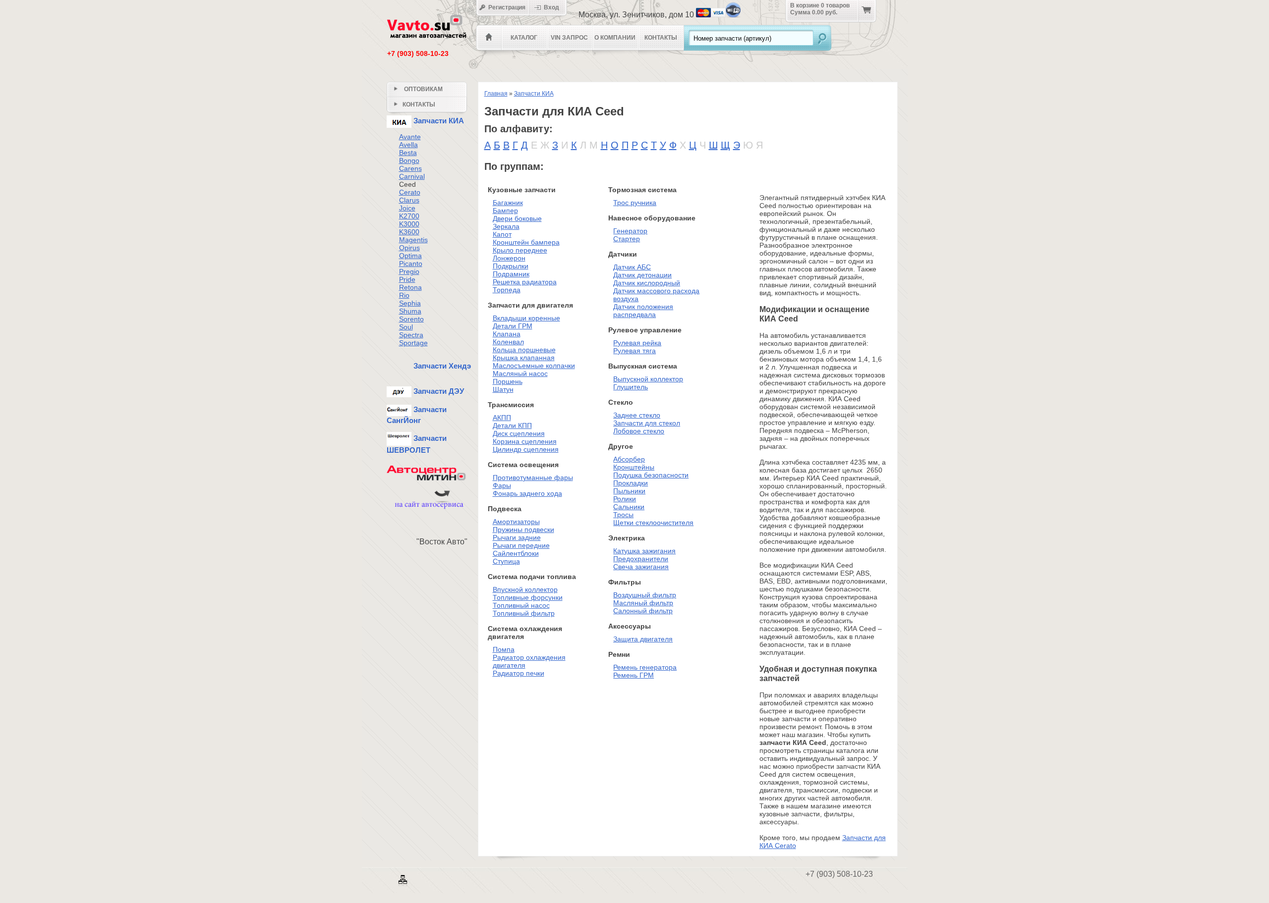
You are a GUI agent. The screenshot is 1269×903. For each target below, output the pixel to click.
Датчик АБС (632, 267)
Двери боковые (517, 218)
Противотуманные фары (533, 477)
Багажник (508, 203)
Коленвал (508, 342)
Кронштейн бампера (526, 242)
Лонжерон (509, 258)
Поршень (507, 381)
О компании (614, 37)
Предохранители (640, 559)
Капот (502, 234)
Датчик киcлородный (646, 283)
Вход (553, 7)
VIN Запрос (569, 37)
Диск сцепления (519, 433)
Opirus (409, 248)
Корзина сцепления (525, 441)
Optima (410, 256)
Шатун (503, 389)
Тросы (623, 515)
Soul (406, 327)
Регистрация (506, 7)
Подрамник (511, 274)
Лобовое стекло (638, 431)
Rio (404, 295)
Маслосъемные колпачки (534, 366)
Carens (410, 168)
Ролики (624, 499)
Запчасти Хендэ (441, 366)
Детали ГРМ (512, 326)
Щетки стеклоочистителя (653, 523)
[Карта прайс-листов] (404, 885)
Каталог (524, 37)
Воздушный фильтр (644, 595)
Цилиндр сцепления (526, 449)
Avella (408, 145)
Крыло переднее (520, 250)
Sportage (413, 343)
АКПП (502, 418)
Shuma (410, 311)
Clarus (409, 200)
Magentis (413, 240)
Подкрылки (510, 266)
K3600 (409, 232)
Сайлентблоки (516, 553)
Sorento (411, 319)
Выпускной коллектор (648, 379)
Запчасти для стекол (646, 423)
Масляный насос (520, 373)
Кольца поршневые (524, 350)
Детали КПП (512, 425)
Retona (410, 287)
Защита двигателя (643, 639)
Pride (407, 279)
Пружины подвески (523, 529)
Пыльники (629, 491)
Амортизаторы (516, 522)
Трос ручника (634, 203)
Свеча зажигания (641, 567)
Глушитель (630, 387)
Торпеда (506, 290)
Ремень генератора (645, 667)
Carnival (412, 176)
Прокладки (630, 483)
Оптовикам (423, 89)
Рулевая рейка (637, 343)
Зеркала (506, 226)
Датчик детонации (642, 275)
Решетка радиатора (525, 282)
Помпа (504, 649)
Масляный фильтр (643, 603)
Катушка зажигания (644, 551)
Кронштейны (633, 467)
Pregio (409, 271)
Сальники (628, 507)
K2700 (409, 216)
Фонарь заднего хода (527, 493)
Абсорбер (629, 459)
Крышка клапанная (524, 358)
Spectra (411, 335)
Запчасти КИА (534, 93)
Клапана (506, 334)
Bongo (409, 160)
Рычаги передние (521, 545)
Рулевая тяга (634, 351)
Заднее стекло (636, 415)
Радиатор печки (518, 673)
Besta (408, 153)
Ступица (506, 561)
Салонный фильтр (643, 611)
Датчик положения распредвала (643, 311)
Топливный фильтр (524, 613)
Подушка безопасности (651, 475)
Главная (496, 93)
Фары (502, 485)
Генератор (630, 231)
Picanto (410, 263)
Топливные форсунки (528, 597)
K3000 (409, 224)
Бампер (505, 210)
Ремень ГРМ (633, 675)
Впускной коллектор (525, 589)
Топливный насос (521, 605)
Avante (410, 137)
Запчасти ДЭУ (437, 391)
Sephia (410, 303)
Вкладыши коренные (526, 318)
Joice (407, 208)
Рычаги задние (517, 537)
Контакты (660, 37)
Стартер (626, 239)
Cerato (409, 192)
